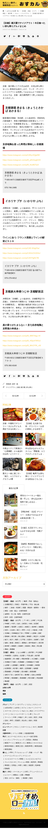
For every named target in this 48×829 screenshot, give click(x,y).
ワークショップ (18, 740)
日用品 (13, 765)
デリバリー (7, 724)
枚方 (6, 640)
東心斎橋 (21, 636)
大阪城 (34, 630)
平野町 (27, 633)
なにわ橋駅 (21, 652)
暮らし (5, 752)
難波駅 (7, 681)
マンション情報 (23, 762)
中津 (13, 624)
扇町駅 (22, 665)
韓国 (35, 720)
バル (11, 714)
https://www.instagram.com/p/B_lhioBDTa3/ (21, 165)
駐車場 (37, 765)
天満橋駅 (21, 662)
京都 (18, 387)
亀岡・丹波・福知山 (31, 601)
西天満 (41, 643)
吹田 (6, 630)
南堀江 (27, 627)
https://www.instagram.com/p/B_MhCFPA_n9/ (22, 345)
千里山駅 (30, 656)
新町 (39, 633)
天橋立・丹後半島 (21, 604)
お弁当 (17, 708)
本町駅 (37, 665)
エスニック (37, 704)
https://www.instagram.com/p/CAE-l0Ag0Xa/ (21, 248)
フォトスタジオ (10, 762)
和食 (40, 717)
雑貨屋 (31, 765)
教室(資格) (8, 749)
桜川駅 (15, 668)
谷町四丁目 (19, 675)
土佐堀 (12, 630)
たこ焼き (30, 711)
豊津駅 (27, 675)
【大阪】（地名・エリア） (12, 620)
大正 (28, 630)
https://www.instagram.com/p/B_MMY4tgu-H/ (21, 336)
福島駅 (35, 668)
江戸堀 (22, 640)
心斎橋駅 (14, 665)
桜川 (11, 640)
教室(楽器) (38, 746)
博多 (4, 691)
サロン (16, 727)
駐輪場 (7, 768)
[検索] (38, 4)
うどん (28, 704)
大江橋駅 (34, 659)
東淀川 (35, 636)
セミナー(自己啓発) (31, 736)
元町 (25, 684)
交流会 (28, 740)
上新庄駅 (30, 652)
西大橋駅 (24, 672)
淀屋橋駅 (28, 668)
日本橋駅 (30, 665)
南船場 (41, 627)
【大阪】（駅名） (9, 652)
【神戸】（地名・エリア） (12, 684)
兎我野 (13, 627)
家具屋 (33, 762)
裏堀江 (17, 643)
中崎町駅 (8, 656)
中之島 (39, 620)
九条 (18, 624)
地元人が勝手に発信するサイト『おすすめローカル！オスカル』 (23, 822)
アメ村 (26, 620)
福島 (6, 643)
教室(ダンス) (20, 743)
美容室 (40, 727)
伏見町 (36, 624)
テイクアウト (11, 387)
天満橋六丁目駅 (10, 662)
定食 (6, 720)
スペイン (16, 711)
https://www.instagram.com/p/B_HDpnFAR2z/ (22, 341)
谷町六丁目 (9, 675)
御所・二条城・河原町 (13, 608)
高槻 (6, 649)
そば (23, 711)
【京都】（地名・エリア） (12, 601)
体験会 (15, 775)
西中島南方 (33, 643)
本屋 (19, 765)
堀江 (18, 630)
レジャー (8, 775)
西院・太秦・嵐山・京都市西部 (16, 611)
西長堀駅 (33, 672)
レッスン (8, 740)
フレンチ (36, 714)
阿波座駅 (40, 678)
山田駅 (7, 665)
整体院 (40, 762)
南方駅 (37, 656)
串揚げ (20, 717)
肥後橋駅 (8, 672)
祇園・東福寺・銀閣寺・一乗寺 (34, 608)
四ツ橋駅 (16, 659)
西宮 (30, 684)
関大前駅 (31, 678)
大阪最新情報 (29, 733)
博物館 (27, 775)
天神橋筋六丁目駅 (32, 662)
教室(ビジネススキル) (34, 743)
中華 (14, 717)
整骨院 (7, 765)
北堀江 (20, 627)
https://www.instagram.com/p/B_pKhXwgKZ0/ (22, 160)
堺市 (23, 630)
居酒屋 (17, 720)
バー (6, 714)
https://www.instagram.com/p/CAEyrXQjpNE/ (21, 155)
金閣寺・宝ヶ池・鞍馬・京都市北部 (17, 614)
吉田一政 (15, 384)
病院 (25, 765)
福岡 (4, 694)
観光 (31, 778)
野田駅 (7, 678)
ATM (11, 752)
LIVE (26, 772)
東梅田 (29, 636)
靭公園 (39, 646)
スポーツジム (26, 727)
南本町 (34, 627)
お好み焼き (9, 708)
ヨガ (34, 727)
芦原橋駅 (16, 672)
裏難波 (24, 643)
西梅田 (13, 646)
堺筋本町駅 (25, 659)
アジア (11, 704)
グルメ (5, 704)
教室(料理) (29, 746)
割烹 (35, 717)
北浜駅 (22, 656)
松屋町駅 (8, 668)
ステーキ (8, 711)
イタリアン (20, 704)
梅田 (16, 640)
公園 (21, 775)
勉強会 (35, 740)
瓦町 (42, 640)
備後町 (7, 627)
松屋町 (42, 636)
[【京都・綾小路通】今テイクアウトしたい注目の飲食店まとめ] (13, 396)
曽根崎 (7, 636)
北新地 (15, 656)
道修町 (20, 646)
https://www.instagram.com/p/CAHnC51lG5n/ (21, 253)
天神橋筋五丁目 (17, 633)
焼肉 (30, 720)
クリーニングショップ (13, 756)
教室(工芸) (19, 746)
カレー (30, 708)
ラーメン (8, 717)
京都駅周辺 (9, 604)
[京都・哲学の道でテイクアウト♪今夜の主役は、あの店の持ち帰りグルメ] (34, 396)
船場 (11, 643)
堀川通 (23, 387)
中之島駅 (39, 652)
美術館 (25, 778)
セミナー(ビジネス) (15, 736)
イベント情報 (17, 733)
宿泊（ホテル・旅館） (13, 778)
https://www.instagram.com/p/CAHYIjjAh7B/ (21, 258)
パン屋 (29, 714)
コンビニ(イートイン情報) (14, 759)
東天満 (13, 636)
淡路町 (36, 640)
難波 (33, 646)
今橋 (30, 624)
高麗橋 (12, 649)
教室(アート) (9, 743)
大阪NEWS (7, 733)
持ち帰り (29, 387)
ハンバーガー (20, 714)
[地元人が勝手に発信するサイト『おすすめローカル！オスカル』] (24, 808)
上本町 (33, 620)
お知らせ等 (7, 688)
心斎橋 (33, 633)
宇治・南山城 (34, 604)
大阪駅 (42, 659)
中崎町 (7, 624)
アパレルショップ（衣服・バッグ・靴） (29, 752)
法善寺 (29, 640)
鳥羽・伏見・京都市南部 (13, 617)
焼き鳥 (24, 720)
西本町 (7, 646)
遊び (4, 772)
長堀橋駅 (14, 678)
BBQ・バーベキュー (15, 772)
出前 (30, 717)
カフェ (23, 708)
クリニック (27, 756)
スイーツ (38, 708)
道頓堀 (27, 646)
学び (4, 736)
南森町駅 (8, 659)
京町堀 (24, 624)
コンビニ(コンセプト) (33, 759)
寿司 (11, 720)
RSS (24, 813)
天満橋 (7, 633)
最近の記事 (13, 488)
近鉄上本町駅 (36, 675)
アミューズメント (36, 772)
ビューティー (7, 727)
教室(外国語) (9, 746)
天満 (40, 630)
